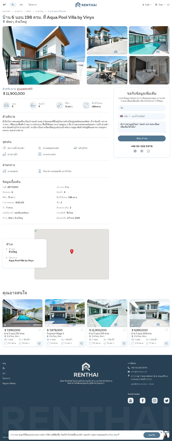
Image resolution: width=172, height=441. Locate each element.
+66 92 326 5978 (142, 146)
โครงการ (32, 5)
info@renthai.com (139, 372)
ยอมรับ (151, 435)
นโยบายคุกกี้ (113, 435)
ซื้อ (13, 5)
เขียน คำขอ (141, 138)
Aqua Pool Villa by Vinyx (21, 261)
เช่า (21, 5)
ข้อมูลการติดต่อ (9, 383)
